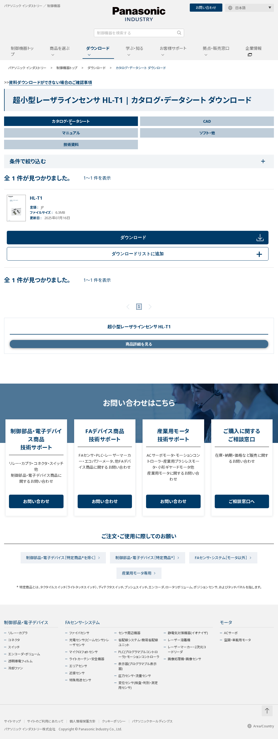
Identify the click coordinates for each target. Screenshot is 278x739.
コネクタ (14, 640)
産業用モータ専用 (136, 573)
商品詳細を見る (139, 344)
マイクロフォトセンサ (83, 652)
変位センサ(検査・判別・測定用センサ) (138, 685)
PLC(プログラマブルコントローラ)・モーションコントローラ (138, 654)
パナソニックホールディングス (152, 721)
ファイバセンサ (79, 633)
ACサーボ (231, 633)
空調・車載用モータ (237, 640)
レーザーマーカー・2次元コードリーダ (187, 649)
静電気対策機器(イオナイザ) (188, 633)
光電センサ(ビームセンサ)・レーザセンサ (89, 642)
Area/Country (263, 726)
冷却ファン (15, 668)
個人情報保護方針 (83, 721)
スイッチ (14, 647)
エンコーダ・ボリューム (24, 654)
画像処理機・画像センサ (184, 659)
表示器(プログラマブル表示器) (137, 666)
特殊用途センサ (80, 680)
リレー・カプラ (17, 633)
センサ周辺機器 (129, 633)
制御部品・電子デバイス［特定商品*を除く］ (61, 557)
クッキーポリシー (114, 721)
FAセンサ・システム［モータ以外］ (221, 557)
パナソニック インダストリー (27, 68)
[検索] (179, 33)
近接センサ (77, 673)
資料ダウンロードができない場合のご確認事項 (50, 82)
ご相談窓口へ (242, 501)
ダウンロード (97, 48)
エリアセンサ (78, 666)
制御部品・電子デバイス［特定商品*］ (145, 557)
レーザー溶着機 (179, 640)
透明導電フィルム (20, 661)
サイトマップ (12, 721)
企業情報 (253, 48)
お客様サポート (173, 48)
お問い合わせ (206, 7)
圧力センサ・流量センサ (134, 675)
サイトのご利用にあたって (45, 721)
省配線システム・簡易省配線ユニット (138, 642)
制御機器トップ (22, 51)
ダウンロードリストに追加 (188, 253)
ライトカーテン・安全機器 (86, 659)
